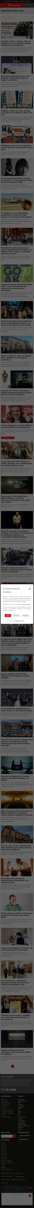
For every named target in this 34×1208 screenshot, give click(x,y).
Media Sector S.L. (20, 621)
